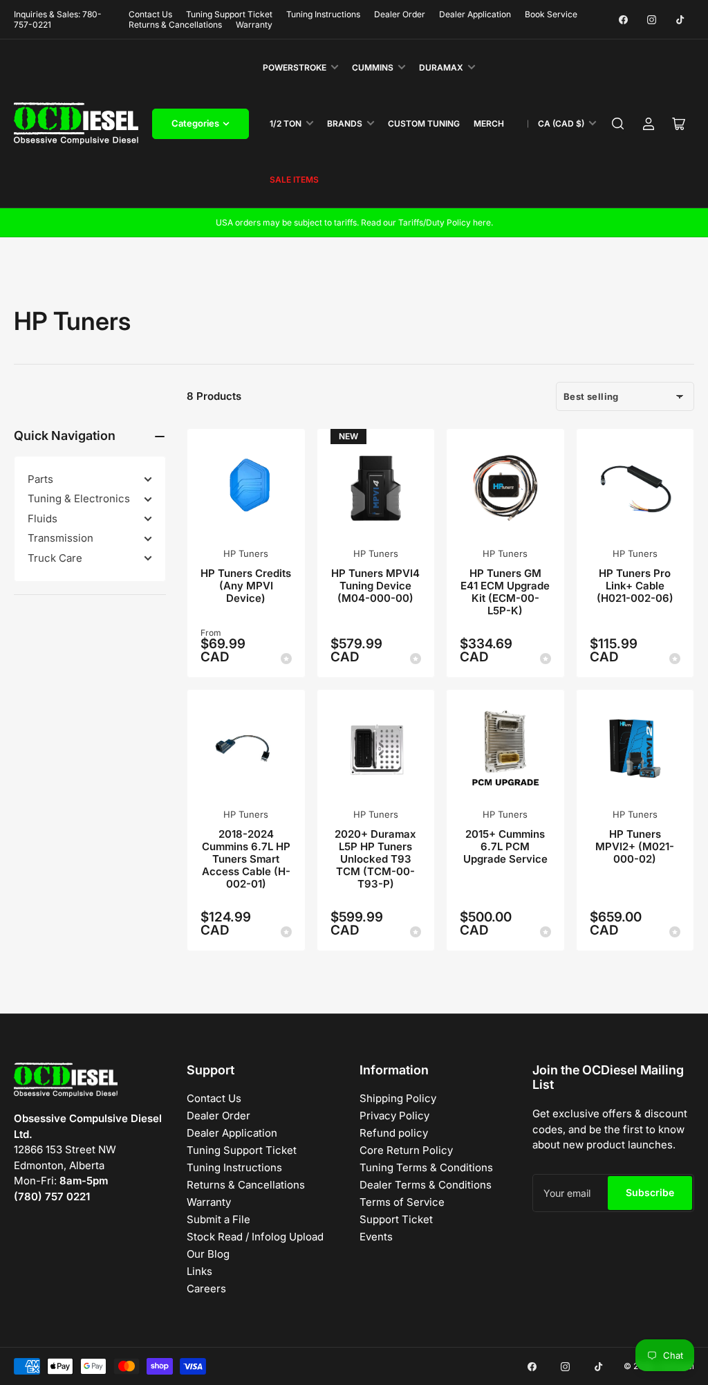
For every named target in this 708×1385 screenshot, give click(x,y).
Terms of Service (402, 1202)
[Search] (618, 124)
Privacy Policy (394, 1115)
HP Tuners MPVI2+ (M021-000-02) (634, 846)
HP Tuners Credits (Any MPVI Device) (246, 586)
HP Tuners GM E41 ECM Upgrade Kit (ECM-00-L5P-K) (505, 592)
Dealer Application (475, 14)
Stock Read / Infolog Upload (255, 1236)
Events (376, 1236)
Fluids (42, 518)
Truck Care (55, 558)
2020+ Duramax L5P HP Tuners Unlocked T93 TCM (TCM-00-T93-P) (375, 858)
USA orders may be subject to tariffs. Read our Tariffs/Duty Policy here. (354, 222)
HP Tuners (245, 553)
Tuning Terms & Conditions (426, 1167)
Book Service (551, 14)
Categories (195, 123)
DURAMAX (441, 67)
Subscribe (650, 1192)
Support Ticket (396, 1219)
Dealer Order (399, 14)
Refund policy (394, 1132)
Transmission (60, 537)
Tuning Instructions (323, 14)
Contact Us (150, 14)
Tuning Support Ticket (229, 14)
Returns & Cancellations (175, 24)
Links (199, 1271)
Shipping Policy (398, 1098)
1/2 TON (285, 123)
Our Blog (208, 1253)
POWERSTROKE (294, 67)
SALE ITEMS (294, 179)
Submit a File (218, 1219)
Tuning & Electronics (79, 498)
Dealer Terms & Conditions (426, 1184)
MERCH (489, 123)
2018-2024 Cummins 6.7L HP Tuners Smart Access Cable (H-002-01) (246, 858)
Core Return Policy (406, 1150)
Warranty (254, 24)
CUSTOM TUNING (424, 123)
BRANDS (344, 123)
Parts (40, 479)
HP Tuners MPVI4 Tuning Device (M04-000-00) (375, 586)
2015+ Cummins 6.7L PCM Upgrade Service (505, 846)
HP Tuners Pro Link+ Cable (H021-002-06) (635, 586)
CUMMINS (372, 67)
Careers (206, 1288)
